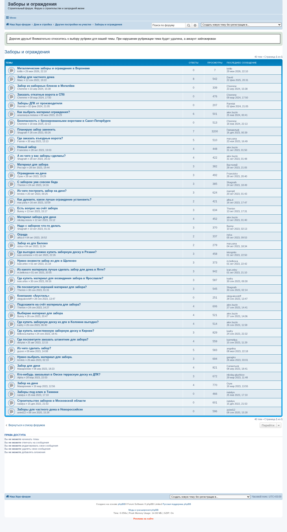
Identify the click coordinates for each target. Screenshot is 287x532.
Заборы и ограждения (27, 51)
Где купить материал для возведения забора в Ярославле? (60, 278)
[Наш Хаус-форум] (6, 5)
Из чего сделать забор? (34, 348)
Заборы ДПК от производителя (39, 103)
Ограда (22, 234)
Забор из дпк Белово (32, 243)
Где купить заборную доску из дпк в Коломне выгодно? (58, 322)
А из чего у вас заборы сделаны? (41, 155)
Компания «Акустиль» (33, 295)
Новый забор (26, 147)
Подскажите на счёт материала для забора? (49, 304)
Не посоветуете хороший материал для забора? (52, 287)
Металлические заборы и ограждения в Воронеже (53, 68)
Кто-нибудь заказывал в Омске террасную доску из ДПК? (58, 374)
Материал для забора (32, 164)
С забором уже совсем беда (37, 182)
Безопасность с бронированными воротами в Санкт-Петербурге (64, 120)
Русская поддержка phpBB (177, 504)
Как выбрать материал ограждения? (43, 112)
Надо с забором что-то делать (39, 225)
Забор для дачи (28, 365)
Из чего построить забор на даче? (42, 190)
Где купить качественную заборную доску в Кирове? (55, 330)
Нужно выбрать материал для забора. (44, 357)
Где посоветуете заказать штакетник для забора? (52, 339)
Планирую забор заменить (36, 129)
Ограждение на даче (31, 173)
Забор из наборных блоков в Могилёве (45, 85)
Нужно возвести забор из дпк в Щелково (46, 260)
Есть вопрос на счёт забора (37, 208)
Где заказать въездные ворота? (40, 138)
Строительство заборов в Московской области (51, 400)
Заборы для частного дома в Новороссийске (50, 409)
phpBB (121, 504)
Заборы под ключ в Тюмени (37, 392)
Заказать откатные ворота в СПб (41, 94)
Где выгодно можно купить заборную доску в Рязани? (57, 252)
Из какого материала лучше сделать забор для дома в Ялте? (61, 269)
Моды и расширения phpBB (143, 510)
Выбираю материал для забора (40, 313)
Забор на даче (27, 383)
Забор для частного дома (35, 77)
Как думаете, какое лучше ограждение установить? (54, 199)
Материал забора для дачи (36, 217)
